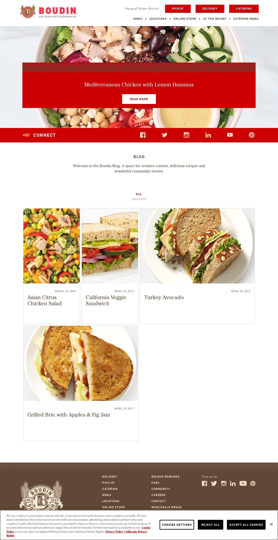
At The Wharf (214, 19)
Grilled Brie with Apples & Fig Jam (68, 415)
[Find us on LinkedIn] (233, 485)
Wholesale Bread (166, 507)
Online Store (185, 19)
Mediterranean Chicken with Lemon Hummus (139, 85)
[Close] (271, 524)
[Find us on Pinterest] (253, 485)
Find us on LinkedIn (208, 135)
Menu (138, 19)
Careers (158, 495)
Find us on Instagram (186, 135)
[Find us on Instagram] (223, 485)
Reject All (210, 524)
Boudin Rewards (165, 476)
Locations (158, 19)
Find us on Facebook (143, 135)
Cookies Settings (177, 524)
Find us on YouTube (230, 135)
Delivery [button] (209, 8)
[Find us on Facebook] (204, 485)
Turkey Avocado (164, 297)
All (139, 194)
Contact (158, 501)
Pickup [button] (178, 8)
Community (160, 489)
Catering (244, 8)
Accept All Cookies (246, 524)
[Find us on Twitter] (214, 485)
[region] (139, 525)
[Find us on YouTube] (243, 485)
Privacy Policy (114, 532)
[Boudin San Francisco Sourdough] (48, 12)
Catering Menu (246, 19)
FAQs (155, 483)
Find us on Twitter (164, 135)
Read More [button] (135, 97)
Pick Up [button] (108, 483)
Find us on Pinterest (252, 135)
